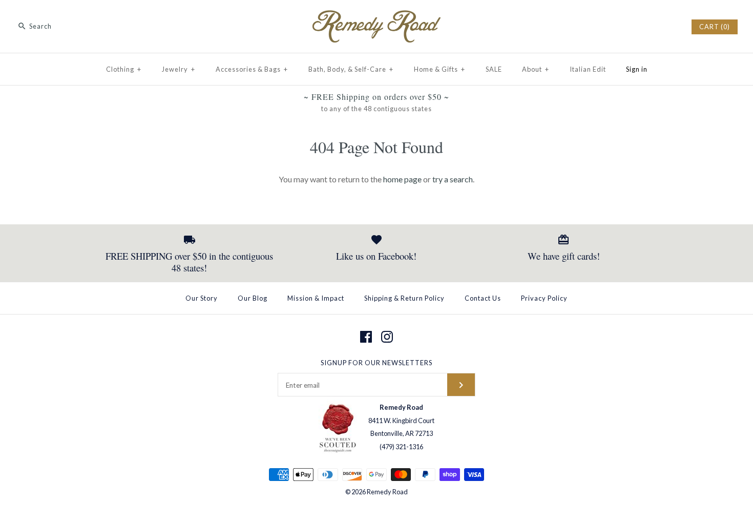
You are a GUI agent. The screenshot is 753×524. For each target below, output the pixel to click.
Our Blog (252, 298)
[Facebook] (366, 337)
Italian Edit (588, 69)
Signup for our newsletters (376, 363)
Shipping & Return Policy (404, 298)
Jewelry (178, 69)
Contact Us (483, 298)
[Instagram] (387, 337)
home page (402, 179)
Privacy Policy (544, 298)
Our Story (201, 298)
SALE (494, 69)
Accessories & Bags (252, 69)
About (535, 69)
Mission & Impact (315, 298)
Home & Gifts (439, 69)
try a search (452, 179)
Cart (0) (714, 27)
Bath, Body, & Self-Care (350, 69)
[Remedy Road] (376, 17)
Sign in (636, 69)
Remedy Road (387, 492)
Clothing (123, 69)
